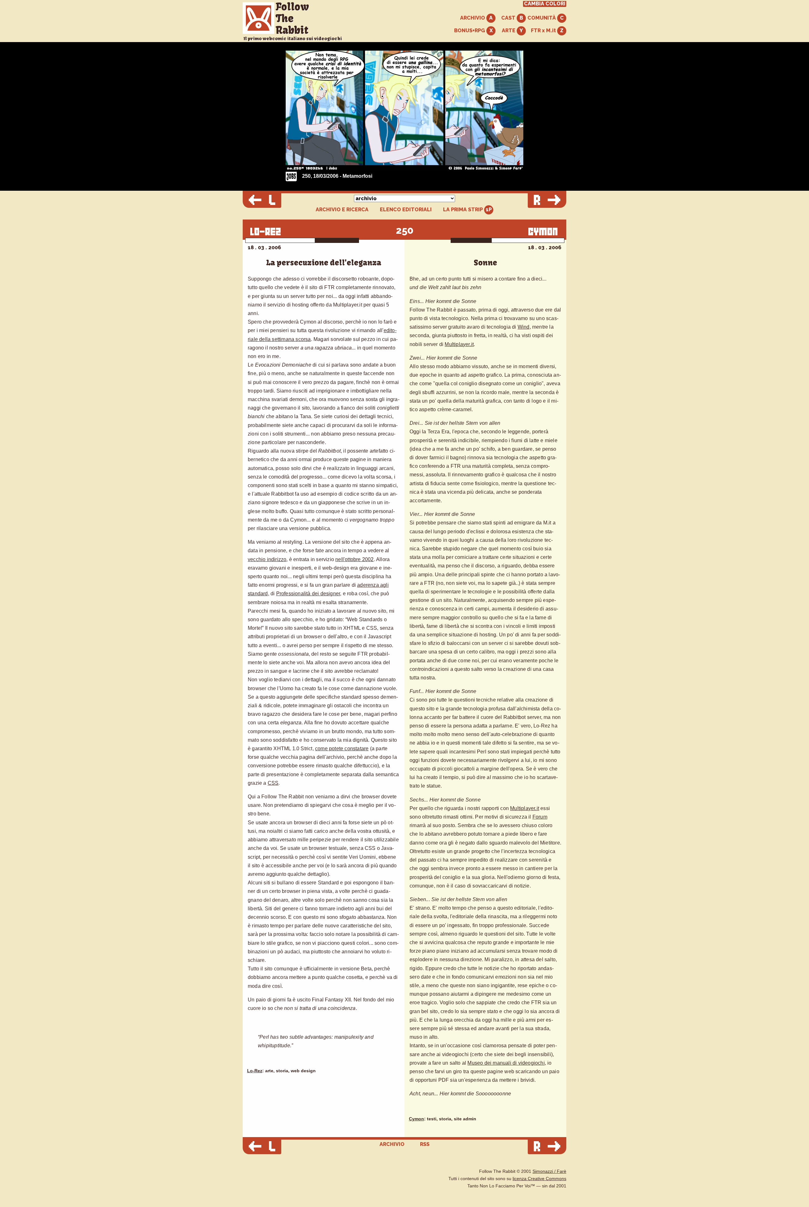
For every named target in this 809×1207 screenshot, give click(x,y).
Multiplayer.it (459, 344)
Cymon (416, 1119)
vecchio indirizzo (267, 559)
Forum (539, 817)
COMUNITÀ (542, 18)
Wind (524, 327)
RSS (424, 1144)
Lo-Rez (254, 1070)
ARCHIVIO (473, 18)
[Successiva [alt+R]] (547, 200)
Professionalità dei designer (308, 593)
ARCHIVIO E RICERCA (342, 210)
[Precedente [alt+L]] (262, 200)
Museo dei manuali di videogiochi (505, 1063)
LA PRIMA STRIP (463, 210)
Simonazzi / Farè (549, 1171)
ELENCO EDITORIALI (406, 210)
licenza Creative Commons (539, 1178)
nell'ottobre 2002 (354, 559)
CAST (509, 18)
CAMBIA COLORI (544, 4)
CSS (273, 783)
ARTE (509, 31)
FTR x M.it (544, 31)
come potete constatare (341, 748)
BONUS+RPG (470, 31)
